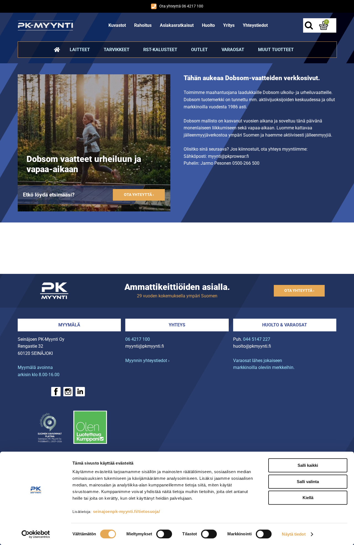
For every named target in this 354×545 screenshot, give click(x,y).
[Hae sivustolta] (308, 25)
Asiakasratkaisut (177, 25)
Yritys (229, 25)
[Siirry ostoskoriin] (323, 25)
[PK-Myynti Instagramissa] (68, 391)
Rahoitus (143, 25)
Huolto (208, 25)
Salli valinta (308, 481)
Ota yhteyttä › (139, 194)
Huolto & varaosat (284, 324)
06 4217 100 (137, 339)
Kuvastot (117, 25)
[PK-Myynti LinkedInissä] (80, 391)
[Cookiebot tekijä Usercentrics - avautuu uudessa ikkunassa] (36, 534)
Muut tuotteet (276, 49)
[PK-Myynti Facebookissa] (56, 391)
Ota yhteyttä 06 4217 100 (181, 6)
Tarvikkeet (116, 49)
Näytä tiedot (293, 534)
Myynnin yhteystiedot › (147, 360)
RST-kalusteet (160, 49)
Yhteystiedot (255, 25)
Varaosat (233, 49)
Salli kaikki (308, 465)
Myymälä (69, 324)
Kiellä (308, 497)
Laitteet (80, 49)
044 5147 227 (256, 339)
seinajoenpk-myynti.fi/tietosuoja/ (126, 511)
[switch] (164, 534)
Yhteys (177, 324)
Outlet (199, 49)
